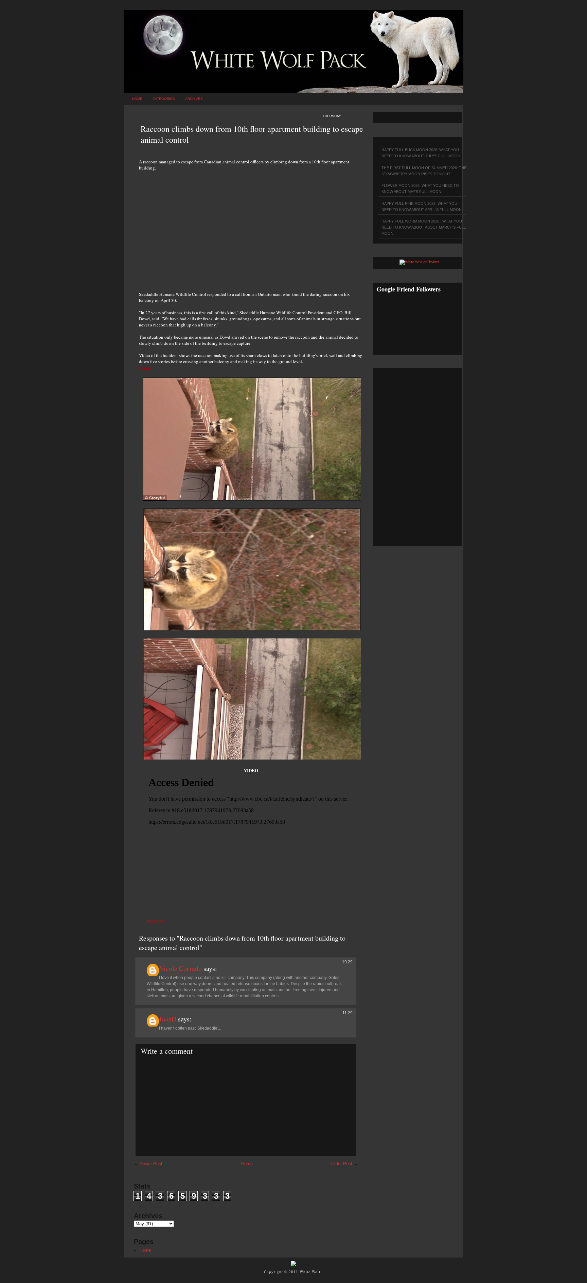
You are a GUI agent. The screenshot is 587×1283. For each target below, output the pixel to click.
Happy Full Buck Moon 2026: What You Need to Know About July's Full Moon (420, 153)
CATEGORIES (164, 99)
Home (137, 99)
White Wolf (311, 1271)
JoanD (167, 1018)
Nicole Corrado (180, 968)
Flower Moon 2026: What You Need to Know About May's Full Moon (420, 188)
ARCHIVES (194, 99)
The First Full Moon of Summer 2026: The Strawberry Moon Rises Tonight (423, 171)
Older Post (341, 1163)
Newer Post (151, 1163)
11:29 (347, 1013)
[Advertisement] (251, 227)
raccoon (155, 921)
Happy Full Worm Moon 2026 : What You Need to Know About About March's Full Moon (423, 227)
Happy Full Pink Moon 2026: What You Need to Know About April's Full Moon (421, 206)
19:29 (347, 962)
